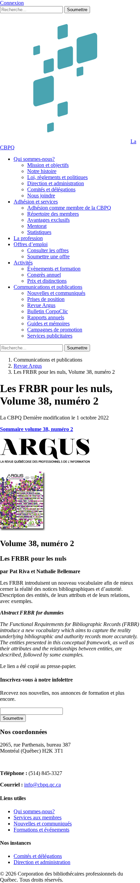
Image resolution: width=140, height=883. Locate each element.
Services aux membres (38, 817)
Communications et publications (48, 287)
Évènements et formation (54, 269)
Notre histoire (41, 171)
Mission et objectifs (48, 165)
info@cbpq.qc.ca (42, 785)
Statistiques (39, 232)
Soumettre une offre (48, 256)
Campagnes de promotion (54, 329)
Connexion (12, 3)
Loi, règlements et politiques (57, 177)
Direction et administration (55, 183)
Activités (23, 262)
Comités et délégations (51, 189)
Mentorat (37, 226)
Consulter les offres (48, 250)
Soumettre (77, 9)
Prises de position (46, 299)
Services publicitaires (49, 336)
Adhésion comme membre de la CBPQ (69, 208)
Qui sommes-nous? (34, 159)
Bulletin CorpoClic (47, 311)
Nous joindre (41, 195)
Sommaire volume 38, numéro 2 (36, 429)
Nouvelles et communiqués (56, 293)
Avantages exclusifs (48, 220)
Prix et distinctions (47, 281)
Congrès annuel (44, 275)
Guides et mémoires (48, 323)
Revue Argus (41, 305)
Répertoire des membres (53, 214)
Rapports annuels (45, 317)
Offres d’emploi (31, 244)
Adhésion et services (36, 201)
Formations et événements (41, 830)
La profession (28, 238)
